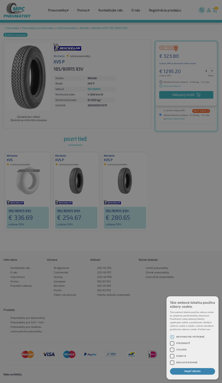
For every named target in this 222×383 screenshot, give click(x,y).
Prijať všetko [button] (192, 371)
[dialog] (192, 338)
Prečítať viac (204, 329)
